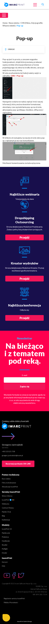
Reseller (4, 545)
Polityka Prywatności (11, 602)
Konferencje (6, 520)
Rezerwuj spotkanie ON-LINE (18, 464)
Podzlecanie (6, 533)
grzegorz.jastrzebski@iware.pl (12, 455)
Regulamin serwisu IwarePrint (14, 598)
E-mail (24, 375)
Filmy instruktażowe (9, 483)
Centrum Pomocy (8, 508)
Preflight (5, 549)
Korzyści (5, 562)
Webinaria (5, 504)
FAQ (3, 566)
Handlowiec (6, 541)
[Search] (43, 4)
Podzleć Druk (6, 512)
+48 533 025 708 (8, 451)
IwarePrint (5, 500)
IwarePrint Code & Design (24, 621)
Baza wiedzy (14, 23)
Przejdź (24, 237)
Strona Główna (7, 496)
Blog (3, 516)
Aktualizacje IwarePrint (10, 487)
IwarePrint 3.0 (7, 529)
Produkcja (5, 537)
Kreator (4, 553)
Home (5, 23)
